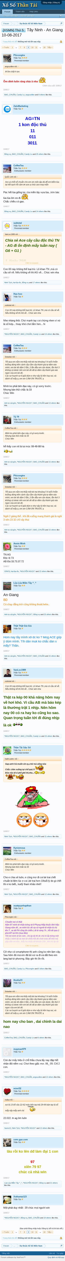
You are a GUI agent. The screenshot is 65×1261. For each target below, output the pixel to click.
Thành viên (20, 12)
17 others (36, 282)
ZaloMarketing (21, 106)
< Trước (5, 47)
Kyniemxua (19, 848)
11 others (48, 836)
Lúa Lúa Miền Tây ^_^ (25, 583)
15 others (52, 462)
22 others (43, 571)
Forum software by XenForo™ (13, 1257)
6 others (41, 969)
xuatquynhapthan (22, 905)
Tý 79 (16, 417)
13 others (52, 403)
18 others (47, 1218)
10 (32, 47)
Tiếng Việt (6, 1253)
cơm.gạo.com (21, 1139)
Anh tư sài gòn (10, 403)
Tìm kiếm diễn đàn (10, 16)
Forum (7, 12)
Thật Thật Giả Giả (23, 626)
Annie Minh (19, 543)
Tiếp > (49, 47)
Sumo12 (7, 1128)
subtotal (18, 223)
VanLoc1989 (20, 670)
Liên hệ (52, 1253)
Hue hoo (18, 294)
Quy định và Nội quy (56, 1257)
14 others (40, 211)
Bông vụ (7, 154)
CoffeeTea (19, 165)
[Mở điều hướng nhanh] (61, 23)
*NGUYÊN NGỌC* (12, 334)
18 (44, 47)
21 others (54, 1183)
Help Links (34, 12)
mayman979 (20, 1049)
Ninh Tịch (8, 282)
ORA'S (7, 571)
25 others (40, 154)
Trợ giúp (59, 1253)
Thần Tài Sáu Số (22, 747)
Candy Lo (20, 95)
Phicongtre (19, 55)
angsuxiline (30, 95)
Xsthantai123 (20, 1196)
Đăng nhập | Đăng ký (51, 3)
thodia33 (18, 980)
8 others (41, 95)
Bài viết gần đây (27, 16)
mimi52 (17, 1088)
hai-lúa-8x (17, 282)
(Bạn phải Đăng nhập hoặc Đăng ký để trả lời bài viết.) (41, 1228)
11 (36, 47)
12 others (48, 894)
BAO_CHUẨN (10, 95)
